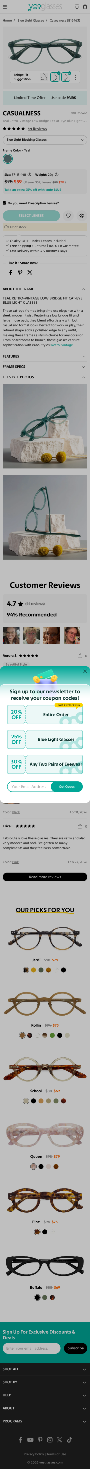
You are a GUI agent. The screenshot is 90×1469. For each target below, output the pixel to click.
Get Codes (67, 786)
